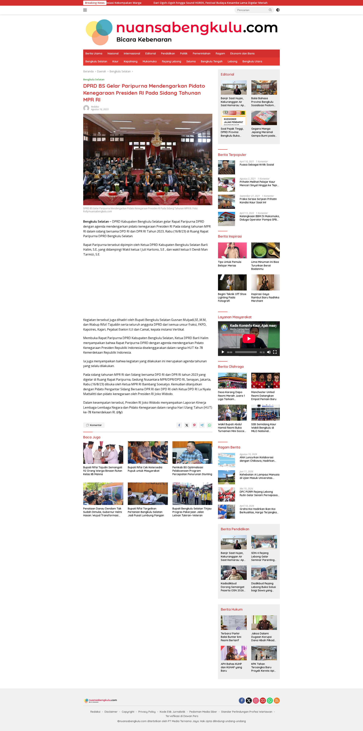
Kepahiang (130, 61)
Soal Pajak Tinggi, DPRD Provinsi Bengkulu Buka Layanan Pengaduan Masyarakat (232, 132)
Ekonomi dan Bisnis (242, 53)
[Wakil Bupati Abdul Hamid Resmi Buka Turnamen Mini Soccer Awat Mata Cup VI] (232, 413)
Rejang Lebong (171, 61)
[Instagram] (256, 701)
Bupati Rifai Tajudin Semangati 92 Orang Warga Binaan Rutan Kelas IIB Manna (102, 471)
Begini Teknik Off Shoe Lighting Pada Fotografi (232, 297)
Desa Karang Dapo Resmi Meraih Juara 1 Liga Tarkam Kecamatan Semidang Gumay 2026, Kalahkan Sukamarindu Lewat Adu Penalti (232, 395)
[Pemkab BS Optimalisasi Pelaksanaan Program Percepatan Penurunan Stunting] (192, 452)
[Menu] (85, 10)
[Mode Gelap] (278, 10)
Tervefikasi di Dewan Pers (182, 716)
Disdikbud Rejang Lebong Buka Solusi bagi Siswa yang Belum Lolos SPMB (263, 587)
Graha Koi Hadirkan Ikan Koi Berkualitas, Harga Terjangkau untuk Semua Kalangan (259, 510)
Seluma (191, 61)
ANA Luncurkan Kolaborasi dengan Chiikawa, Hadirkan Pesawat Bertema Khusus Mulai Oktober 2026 (259, 459)
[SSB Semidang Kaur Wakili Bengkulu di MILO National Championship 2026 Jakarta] (265, 413)
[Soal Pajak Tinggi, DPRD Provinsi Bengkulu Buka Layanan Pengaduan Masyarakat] (234, 118)
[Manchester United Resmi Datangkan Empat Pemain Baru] (265, 381)
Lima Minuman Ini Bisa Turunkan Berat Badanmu (265, 265)
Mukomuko (150, 61)
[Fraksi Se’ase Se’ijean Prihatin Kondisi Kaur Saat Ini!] (226, 202)
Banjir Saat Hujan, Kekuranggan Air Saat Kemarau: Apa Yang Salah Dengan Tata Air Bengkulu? (233, 102)
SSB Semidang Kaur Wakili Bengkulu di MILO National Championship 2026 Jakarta (263, 428)
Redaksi (95, 711)
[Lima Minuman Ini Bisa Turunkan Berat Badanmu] (265, 250)
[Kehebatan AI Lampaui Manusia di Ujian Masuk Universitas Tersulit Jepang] (226, 477)
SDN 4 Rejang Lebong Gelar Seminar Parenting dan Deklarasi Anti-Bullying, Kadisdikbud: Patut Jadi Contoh (263, 556)
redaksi (95, 106)
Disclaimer (111, 711)
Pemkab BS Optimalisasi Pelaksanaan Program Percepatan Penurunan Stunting (192, 471)
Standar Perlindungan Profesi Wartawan (246, 711)
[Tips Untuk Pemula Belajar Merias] (232, 250)
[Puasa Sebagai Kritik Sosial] (226, 167)
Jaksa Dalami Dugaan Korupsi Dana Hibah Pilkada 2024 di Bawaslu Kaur (263, 637)
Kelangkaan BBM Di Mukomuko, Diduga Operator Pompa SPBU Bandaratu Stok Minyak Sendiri (260, 217)
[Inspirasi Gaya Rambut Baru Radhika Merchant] (265, 282)
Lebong (232, 61)
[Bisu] (269, 352)
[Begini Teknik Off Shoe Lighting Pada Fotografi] (232, 282)
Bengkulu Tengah (212, 61)
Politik (184, 53)
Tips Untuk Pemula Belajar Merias (229, 263)
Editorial (150, 53)
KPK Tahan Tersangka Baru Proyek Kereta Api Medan (262, 667)
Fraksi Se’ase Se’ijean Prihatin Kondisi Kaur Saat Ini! (258, 200)
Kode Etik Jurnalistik (172, 711)
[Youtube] (263, 701)
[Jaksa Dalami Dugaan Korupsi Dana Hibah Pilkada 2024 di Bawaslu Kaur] (264, 622)
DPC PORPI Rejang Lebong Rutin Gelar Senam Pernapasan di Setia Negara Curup (259, 493)
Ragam (220, 53)
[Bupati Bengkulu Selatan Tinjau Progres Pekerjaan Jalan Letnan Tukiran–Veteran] (192, 493)
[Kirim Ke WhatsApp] (209, 425)
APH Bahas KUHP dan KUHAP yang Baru (231, 667)
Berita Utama (93, 53)
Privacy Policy (147, 711)
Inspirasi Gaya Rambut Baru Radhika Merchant (265, 297)
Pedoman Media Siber (203, 711)
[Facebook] (242, 701)
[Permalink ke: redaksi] (86, 107)
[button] (270, 10)
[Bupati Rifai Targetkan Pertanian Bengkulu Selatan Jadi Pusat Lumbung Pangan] (148, 493)
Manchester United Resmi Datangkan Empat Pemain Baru (263, 395)
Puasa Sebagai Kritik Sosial (257, 164)
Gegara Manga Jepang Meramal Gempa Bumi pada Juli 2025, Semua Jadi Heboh (263, 132)
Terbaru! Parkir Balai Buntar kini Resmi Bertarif (231, 637)
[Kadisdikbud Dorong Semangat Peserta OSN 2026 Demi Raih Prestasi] (234, 572)
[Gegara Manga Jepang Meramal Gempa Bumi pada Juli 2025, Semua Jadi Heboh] (264, 118)
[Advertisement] (147, 287)
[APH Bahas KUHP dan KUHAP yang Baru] (234, 653)
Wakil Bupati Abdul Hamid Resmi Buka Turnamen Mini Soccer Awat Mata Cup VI (231, 428)
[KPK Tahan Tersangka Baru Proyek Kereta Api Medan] (264, 653)
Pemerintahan (201, 53)
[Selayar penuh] (275, 352)
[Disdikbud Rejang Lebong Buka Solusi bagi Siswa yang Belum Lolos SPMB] (264, 572)
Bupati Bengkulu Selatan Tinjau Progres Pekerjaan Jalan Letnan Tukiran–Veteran (192, 512)
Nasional (113, 53)
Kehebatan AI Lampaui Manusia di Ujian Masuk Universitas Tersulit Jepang (259, 476)
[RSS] (277, 701)
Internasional (132, 53)
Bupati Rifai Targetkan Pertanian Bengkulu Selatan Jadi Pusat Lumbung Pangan (146, 512)
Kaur (115, 61)
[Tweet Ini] (187, 425)
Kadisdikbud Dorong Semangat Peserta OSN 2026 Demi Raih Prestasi (232, 587)
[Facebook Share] (179, 425)
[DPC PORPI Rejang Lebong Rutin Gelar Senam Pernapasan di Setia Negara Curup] (226, 494)
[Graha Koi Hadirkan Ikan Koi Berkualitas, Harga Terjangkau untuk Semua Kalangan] (226, 512)
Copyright (128, 711)
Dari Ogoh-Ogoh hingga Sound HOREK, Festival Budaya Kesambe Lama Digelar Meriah (170, 3)
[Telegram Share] (202, 425)
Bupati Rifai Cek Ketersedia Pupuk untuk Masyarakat (145, 469)
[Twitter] (249, 701)
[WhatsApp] (270, 701)
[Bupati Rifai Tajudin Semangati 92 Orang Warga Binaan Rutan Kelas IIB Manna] (103, 452)
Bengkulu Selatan (96, 61)
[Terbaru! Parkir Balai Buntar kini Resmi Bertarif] (234, 622)
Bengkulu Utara (252, 61)
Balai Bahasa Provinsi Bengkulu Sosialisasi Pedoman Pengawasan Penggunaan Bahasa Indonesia (264, 102)
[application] (249, 338)
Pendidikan (168, 53)
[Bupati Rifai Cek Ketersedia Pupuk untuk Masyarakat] (148, 452)
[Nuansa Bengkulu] (181, 31)
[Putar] (223, 352)
